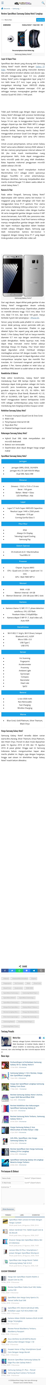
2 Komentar (21, 1100)
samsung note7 (9, 1022)
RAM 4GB (29, 988)
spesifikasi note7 (9, 998)
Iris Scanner (19, 983)
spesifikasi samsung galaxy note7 (27, 998)
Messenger (26, 970)
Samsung (40, 20)
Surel (32, 1183)
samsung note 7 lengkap (12, 1026)
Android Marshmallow (20, 979)
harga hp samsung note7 (31, 1017)
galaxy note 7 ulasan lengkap (31, 1007)
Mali (28, 983)
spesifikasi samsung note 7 (12, 993)
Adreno (6, 979)
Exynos (34, 979)
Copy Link (41, 970)
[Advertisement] (23, 103)
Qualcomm (18, 988)
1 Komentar (22, 1089)
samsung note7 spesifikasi (31, 993)
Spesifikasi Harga (18, 1380)
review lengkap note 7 (11, 1012)
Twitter (12, 970)
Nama (33, 1178)
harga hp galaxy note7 (31, 1012)
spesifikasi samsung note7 (12, 1002)
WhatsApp (19, 970)
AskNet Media (28, 1383)
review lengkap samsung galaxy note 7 (31, 1002)
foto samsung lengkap (11, 1017)
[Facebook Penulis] (40, 1038)
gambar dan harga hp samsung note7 (26, 1022)
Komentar (6, 1187)
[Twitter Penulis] (44, 1038)
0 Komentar (22, 1067)
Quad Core (7, 988)
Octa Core (37, 983)
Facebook (4, 970)
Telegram (34, 970)
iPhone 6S (35, 318)
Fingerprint (7, 983)
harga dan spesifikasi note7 (12, 1007)
